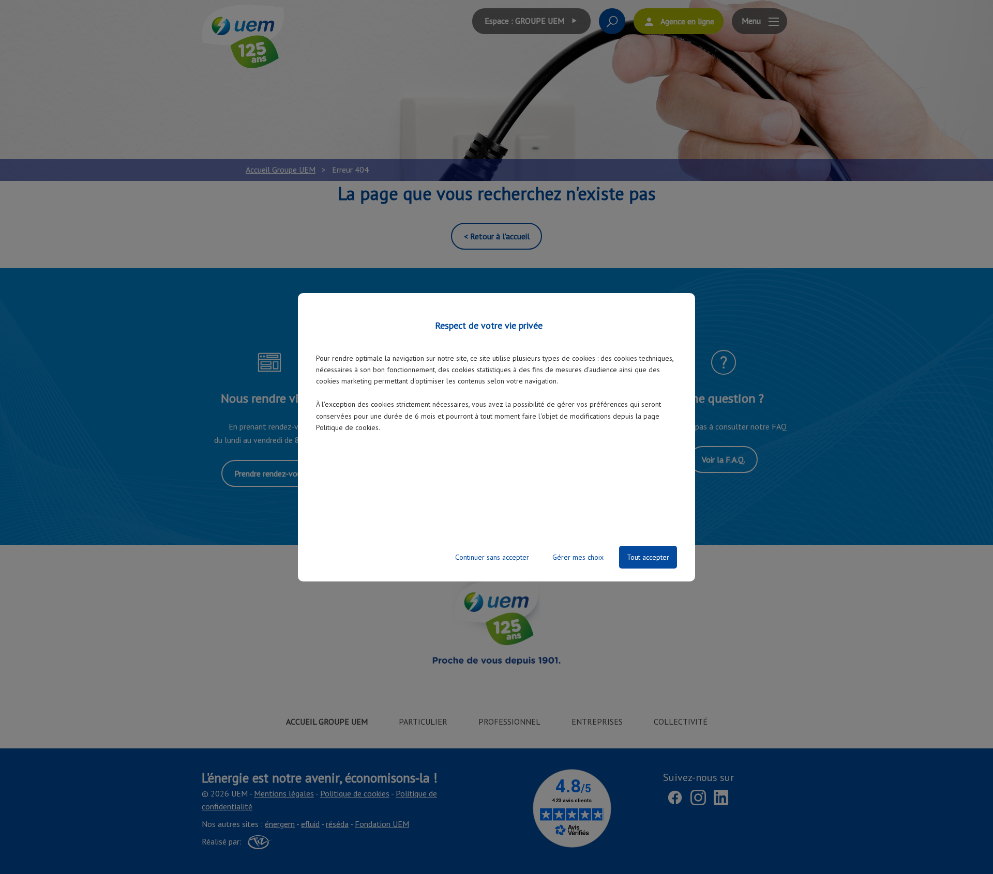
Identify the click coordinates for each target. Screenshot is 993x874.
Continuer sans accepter (492, 557)
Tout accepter (648, 557)
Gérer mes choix (578, 557)
